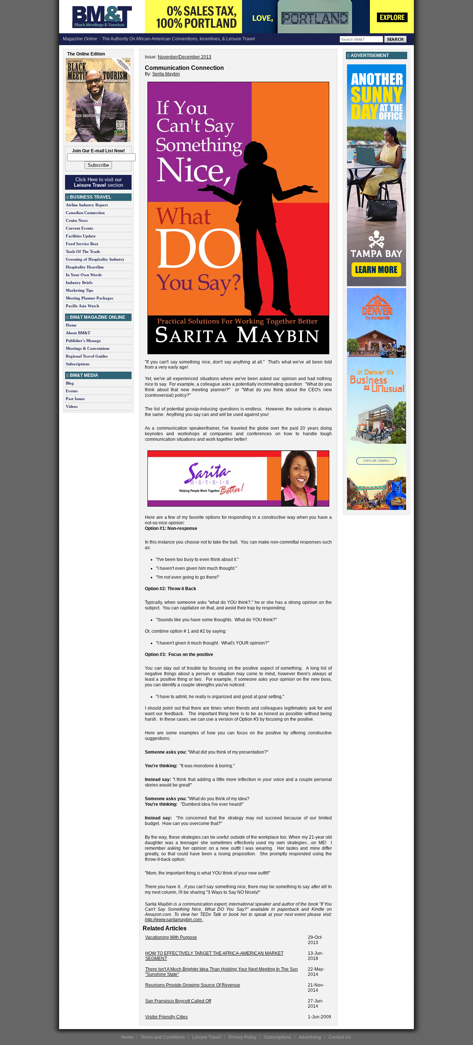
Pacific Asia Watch (82, 306)
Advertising (310, 1037)
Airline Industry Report (87, 205)
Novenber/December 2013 (184, 57)
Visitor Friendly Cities (166, 1016)
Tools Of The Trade (83, 251)
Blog (70, 383)
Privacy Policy (242, 1037)
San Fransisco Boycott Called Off (178, 1001)
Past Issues (75, 398)
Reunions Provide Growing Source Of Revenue (192, 985)
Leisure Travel (206, 1037)
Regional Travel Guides (87, 356)
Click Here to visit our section (98, 182)
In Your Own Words (84, 275)
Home (71, 325)
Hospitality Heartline (85, 267)
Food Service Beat (82, 243)
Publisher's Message (83, 340)
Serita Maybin (166, 74)
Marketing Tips (79, 290)
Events (72, 391)
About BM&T (78, 333)
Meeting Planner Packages (89, 298)
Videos (72, 406)
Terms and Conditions (163, 1037)
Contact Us (340, 1037)
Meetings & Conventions (87, 348)
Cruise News (77, 220)
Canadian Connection (85, 212)
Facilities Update (81, 236)
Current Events (79, 228)
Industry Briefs (79, 282)
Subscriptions (77, 364)
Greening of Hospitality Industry (95, 259)
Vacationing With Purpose (171, 937)
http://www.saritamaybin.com (173, 919)
